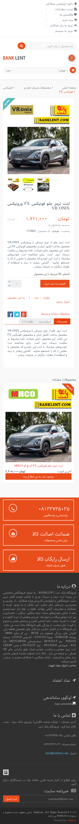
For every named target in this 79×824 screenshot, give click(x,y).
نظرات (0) (27, 321)
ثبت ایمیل (11, 799)
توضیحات (62, 321)
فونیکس (7, 88)
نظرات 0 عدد (41, 298)
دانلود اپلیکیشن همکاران (59, 4)
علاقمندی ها (66, 15)
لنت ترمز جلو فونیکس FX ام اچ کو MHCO (38, 466)
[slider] (61, 297)
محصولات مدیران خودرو (37, 88)
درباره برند (45, 321)
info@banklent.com (56, 753)
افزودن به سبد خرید (54, 283)
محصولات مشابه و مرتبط (55, 314)
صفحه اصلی (69, 88)
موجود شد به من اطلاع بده (38, 476)
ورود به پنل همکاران (61, 25)
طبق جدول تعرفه (55, 565)
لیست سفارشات (64, 9)
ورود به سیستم (64, 31)
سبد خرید (67, 20)
